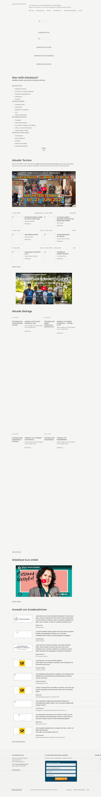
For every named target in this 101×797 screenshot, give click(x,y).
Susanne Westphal (30, 221)
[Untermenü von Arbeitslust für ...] (62, 10)
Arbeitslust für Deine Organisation (44, 55)
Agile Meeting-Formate (31, 234)
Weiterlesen (28, 224)
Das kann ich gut (17, 85)
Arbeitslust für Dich (43, 32)
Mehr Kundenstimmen (18, 741)
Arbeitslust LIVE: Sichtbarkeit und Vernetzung (33, 438)
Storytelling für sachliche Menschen (63, 253)
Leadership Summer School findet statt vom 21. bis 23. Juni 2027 (54, 164)
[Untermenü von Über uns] (34, 10)
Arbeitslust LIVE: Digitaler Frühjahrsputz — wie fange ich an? (65, 323)
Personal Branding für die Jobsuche (63, 235)
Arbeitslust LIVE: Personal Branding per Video (32, 322)
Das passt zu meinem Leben (20, 132)
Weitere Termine (16, 266)
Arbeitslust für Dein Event (43, 64)
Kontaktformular (16, 770)
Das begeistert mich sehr (19, 117)
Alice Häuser (60, 223)
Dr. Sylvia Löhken (61, 256)
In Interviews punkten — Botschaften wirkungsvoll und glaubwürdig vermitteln (65, 218)
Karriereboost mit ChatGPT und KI (33, 253)
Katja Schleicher (29, 237)
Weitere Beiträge (16, 552)
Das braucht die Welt (18, 101)
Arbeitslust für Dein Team (43, 47)
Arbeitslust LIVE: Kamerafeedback (62, 438)
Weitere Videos (16, 601)
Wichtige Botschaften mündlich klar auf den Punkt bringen (34, 218)
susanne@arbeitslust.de (22, 764)
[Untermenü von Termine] (51, 10)
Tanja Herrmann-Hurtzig (63, 238)
